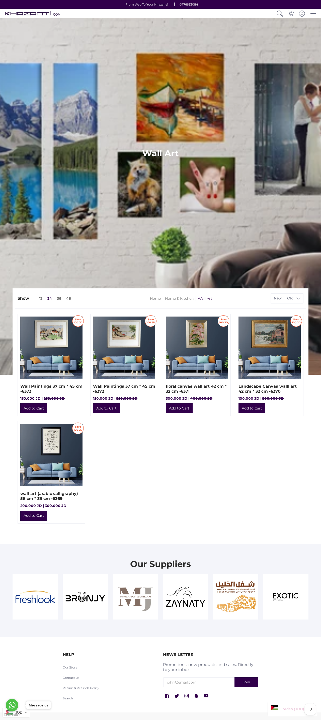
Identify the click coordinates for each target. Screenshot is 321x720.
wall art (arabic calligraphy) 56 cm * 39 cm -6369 (49, 496)
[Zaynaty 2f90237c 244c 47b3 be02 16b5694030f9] (185, 597)
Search (68, 698)
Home (155, 298)
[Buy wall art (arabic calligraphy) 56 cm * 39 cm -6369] (51, 455)
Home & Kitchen (179, 298)
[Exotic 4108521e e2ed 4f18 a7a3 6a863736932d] (285, 597)
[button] (279, 13)
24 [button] (49, 298)
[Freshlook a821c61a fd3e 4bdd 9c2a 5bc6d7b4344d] (35, 597)
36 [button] (59, 298)
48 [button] (68, 298)
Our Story (70, 667)
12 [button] (40, 298)
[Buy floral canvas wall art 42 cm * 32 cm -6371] (197, 348)
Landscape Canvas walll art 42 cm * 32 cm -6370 (267, 389)
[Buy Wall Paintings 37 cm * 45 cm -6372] (124, 348)
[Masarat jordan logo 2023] (135, 597)
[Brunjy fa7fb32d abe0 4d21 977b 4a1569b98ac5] (85, 597)
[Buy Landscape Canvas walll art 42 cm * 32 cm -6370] (269, 348)
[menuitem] (279, 13)
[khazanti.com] (32, 13)
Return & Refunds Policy (81, 688)
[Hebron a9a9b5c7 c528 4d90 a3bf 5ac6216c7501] (235, 597)
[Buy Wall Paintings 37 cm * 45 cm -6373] (51, 348)
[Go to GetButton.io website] (12, 714)
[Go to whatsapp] (12, 705)
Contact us (71, 678)
